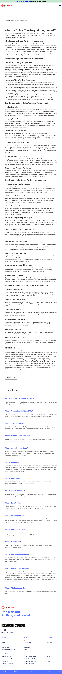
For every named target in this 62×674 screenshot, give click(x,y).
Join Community (27, 642)
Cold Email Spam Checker (30, 656)
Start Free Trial (5, 640)
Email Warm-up (5, 642)
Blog (25, 644)
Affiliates (26, 649)
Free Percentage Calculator (30, 661)
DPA (59, 671)
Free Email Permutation (29, 663)
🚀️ (9, 649)
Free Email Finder (5, 661)
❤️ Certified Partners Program (31, 640)
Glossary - (8, 20)
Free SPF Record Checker (30, 658)
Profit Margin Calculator (29, 666)
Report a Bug (27, 647)
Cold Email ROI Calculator (7, 663)
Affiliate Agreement (52, 671)
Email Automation (5, 647)
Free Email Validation (6, 656)
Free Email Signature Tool (7, 658)
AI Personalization (6, 644)
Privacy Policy (43, 671)
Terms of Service (34, 671)
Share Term (10, 377)
